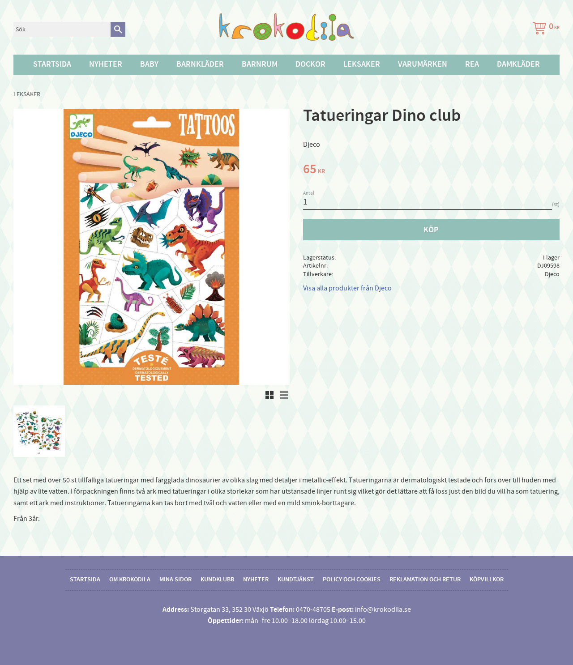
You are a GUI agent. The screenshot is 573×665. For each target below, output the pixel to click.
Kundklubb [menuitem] (217, 579)
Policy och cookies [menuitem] (352, 579)
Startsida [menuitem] (52, 64)
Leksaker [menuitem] (361, 64)
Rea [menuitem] (472, 64)
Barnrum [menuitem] (260, 64)
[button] (269, 395)
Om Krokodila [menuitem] (129, 579)
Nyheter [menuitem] (105, 64)
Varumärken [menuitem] (422, 64)
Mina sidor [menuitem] (175, 579)
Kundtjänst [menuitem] (296, 579)
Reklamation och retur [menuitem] (425, 579)
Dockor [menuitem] (310, 64)
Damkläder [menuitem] (518, 64)
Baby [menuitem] (149, 64)
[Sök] (118, 29)
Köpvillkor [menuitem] (487, 579)
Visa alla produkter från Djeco (347, 288)
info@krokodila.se (383, 609)
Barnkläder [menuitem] (200, 64)
